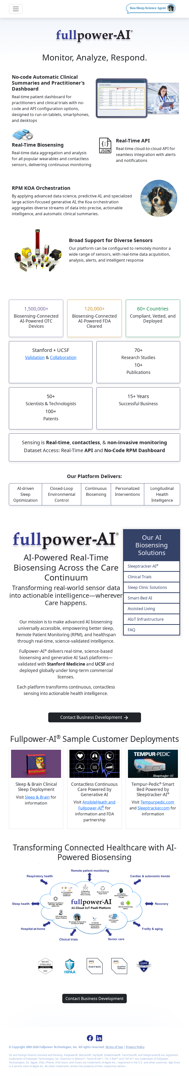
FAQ (131, 630)
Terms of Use (114, 1047)
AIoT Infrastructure (146, 619)
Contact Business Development (91, 717)
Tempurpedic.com (157, 802)
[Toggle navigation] (16, 9)
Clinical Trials (140, 576)
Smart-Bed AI (140, 598)
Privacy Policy (135, 1047)
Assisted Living (141, 608)
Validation (35, 357)
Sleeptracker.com (154, 808)
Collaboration (63, 357)
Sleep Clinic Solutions (147, 587)
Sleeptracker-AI (143, 566)
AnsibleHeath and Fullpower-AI (96, 805)
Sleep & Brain (37, 797)
